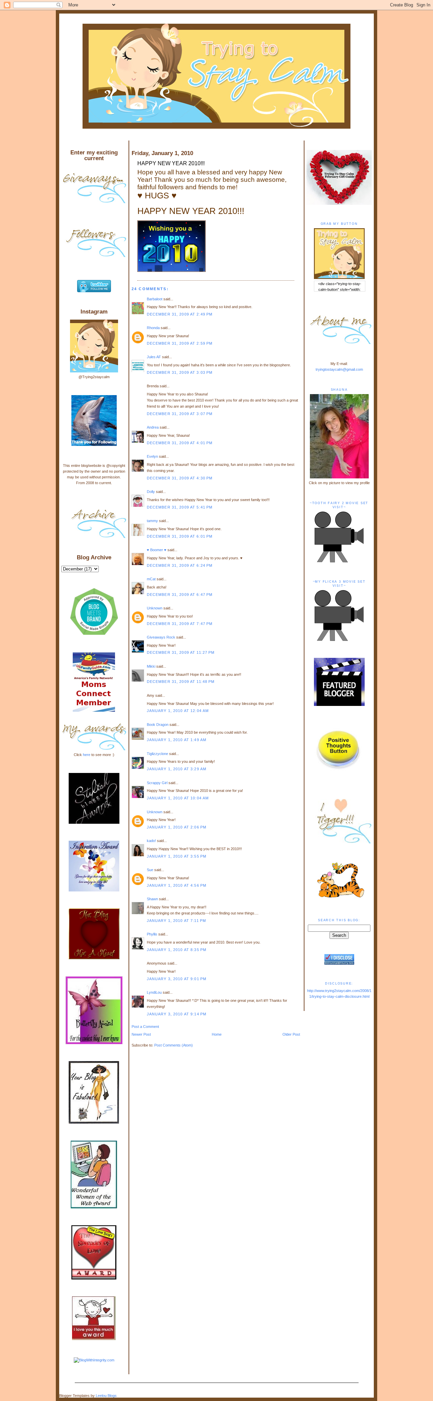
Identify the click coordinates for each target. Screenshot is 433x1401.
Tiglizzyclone (157, 754)
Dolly (151, 492)
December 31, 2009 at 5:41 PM (180, 507)
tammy (152, 521)
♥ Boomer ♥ (156, 550)
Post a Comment (145, 1027)
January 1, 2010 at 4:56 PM (176, 885)
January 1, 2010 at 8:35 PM (176, 950)
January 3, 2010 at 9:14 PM (176, 1014)
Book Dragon (157, 725)
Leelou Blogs (106, 1396)
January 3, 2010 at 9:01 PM (176, 979)
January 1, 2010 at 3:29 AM (176, 769)
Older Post (291, 1034)
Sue (150, 870)
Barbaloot (154, 299)
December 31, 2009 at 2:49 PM (180, 314)
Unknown (154, 608)
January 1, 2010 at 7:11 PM (176, 921)
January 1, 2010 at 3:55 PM (176, 856)
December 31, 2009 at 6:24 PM (180, 565)
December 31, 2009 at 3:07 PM (180, 414)
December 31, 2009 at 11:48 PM (181, 682)
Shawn (152, 899)
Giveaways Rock (161, 637)
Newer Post (141, 1034)
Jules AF (154, 357)
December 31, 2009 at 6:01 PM (180, 536)
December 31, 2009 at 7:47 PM (180, 624)
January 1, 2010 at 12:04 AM (178, 711)
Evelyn (152, 456)
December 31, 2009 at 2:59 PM (180, 343)
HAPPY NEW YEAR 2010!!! (171, 163)
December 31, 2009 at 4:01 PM (180, 443)
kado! (151, 841)
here (86, 755)
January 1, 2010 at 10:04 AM (178, 798)
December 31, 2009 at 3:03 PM (180, 372)
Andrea (153, 427)
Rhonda (153, 328)
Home (217, 1034)
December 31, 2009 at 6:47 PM (180, 594)
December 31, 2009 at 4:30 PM (180, 478)
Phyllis (152, 934)
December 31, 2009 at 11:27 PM (181, 652)
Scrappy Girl (157, 783)
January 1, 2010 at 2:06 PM (176, 827)
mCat (151, 579)
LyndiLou (154, 992)
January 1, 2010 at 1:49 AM (176, 740)
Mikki (151, 666)
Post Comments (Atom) (173, 1045)
